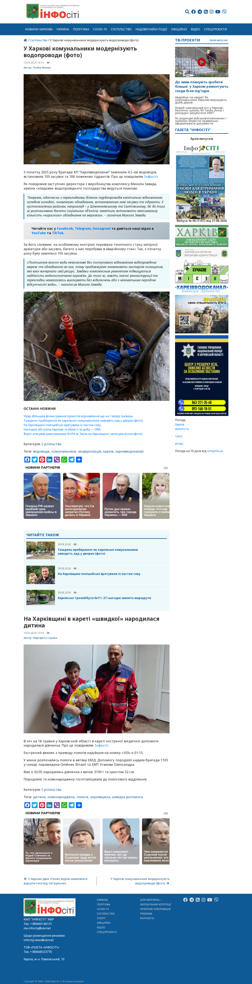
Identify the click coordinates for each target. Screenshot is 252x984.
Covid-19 (100, 29)
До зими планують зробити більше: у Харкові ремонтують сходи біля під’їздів (201, 86)
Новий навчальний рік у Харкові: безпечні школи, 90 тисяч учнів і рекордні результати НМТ (199, 110)
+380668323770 (41, 952)
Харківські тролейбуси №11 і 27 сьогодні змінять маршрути (104, 598)
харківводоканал (129, 451)
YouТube (39, 233)
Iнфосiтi (151, 176)
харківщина (100, 797)
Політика (81, 29)
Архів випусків (218, 40)
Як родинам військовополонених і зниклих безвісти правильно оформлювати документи (201, 121)
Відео (195, 29)
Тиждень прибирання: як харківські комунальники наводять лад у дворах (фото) (83, 421)
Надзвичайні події (151, 29)
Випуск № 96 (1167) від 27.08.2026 (202, 220)
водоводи (41, 451)
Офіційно (179, 29)
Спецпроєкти (215, 29)
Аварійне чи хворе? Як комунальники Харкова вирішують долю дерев (201, 100)
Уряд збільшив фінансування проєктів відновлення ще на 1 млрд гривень (78, 416)
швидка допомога (127, 797)
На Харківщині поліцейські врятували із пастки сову (62, 425)
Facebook (65, 228)
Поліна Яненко (42, 67)
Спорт (101, 918)
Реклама (146, 913)
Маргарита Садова (45, 638)
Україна (63, 29)
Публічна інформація (155, 909)
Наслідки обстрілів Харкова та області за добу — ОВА (62, 429)
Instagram (102, 228)
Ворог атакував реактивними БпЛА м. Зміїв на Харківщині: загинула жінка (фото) (83, 434)
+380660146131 (41, 924)
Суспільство (121, 29)
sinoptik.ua (215, 451)
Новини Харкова (39, 29)
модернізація (89, 451)
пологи (83, 797)
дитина (39, 797)
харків (108, 451)
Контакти (147, 918)
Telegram (83, 228)
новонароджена (61, 797)
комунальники (63, 451)
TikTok (58, 233)
